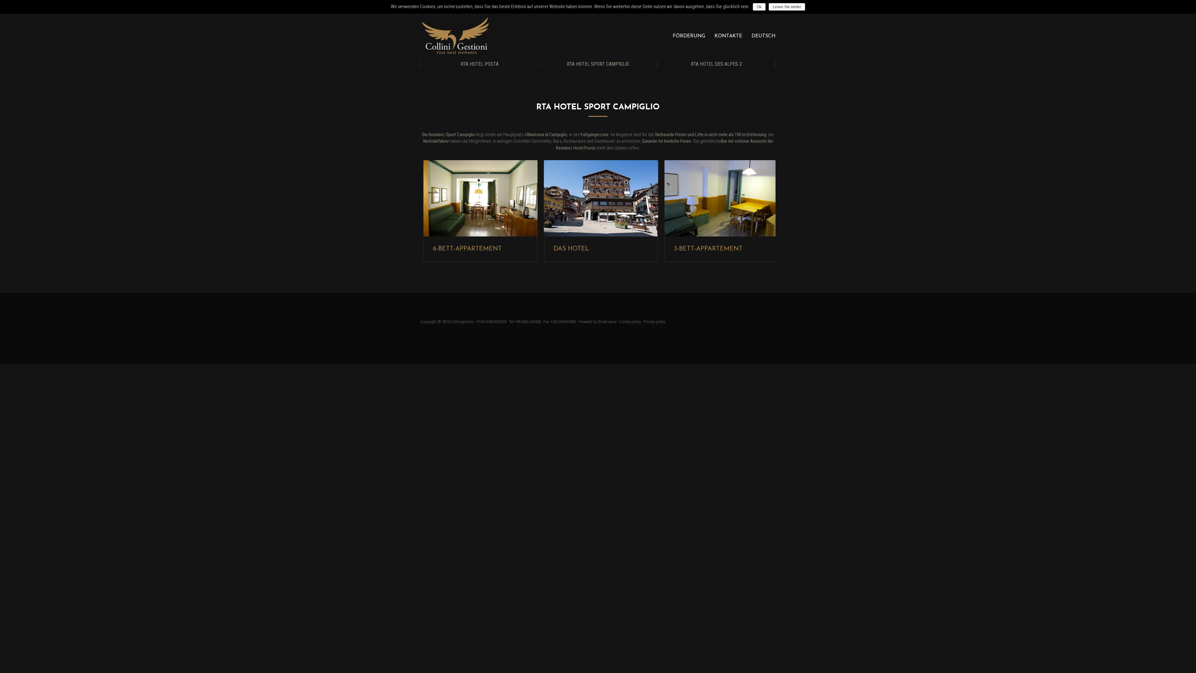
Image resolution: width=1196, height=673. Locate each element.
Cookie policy (630, 321)
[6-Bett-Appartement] (477, 198)
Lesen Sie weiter (787, 7)
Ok (759, 7)
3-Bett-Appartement (705, 249)
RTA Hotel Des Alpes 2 (716, 64)
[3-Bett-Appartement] (718, 198)
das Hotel (568, 249)
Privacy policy (654, 321)
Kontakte (728, 36)
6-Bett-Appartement (464, 249)
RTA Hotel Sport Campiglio (598, 64)
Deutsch (764, 36)
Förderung (689, 36)
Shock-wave (607, 321)
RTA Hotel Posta (480, 64)
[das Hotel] (598, 198)
